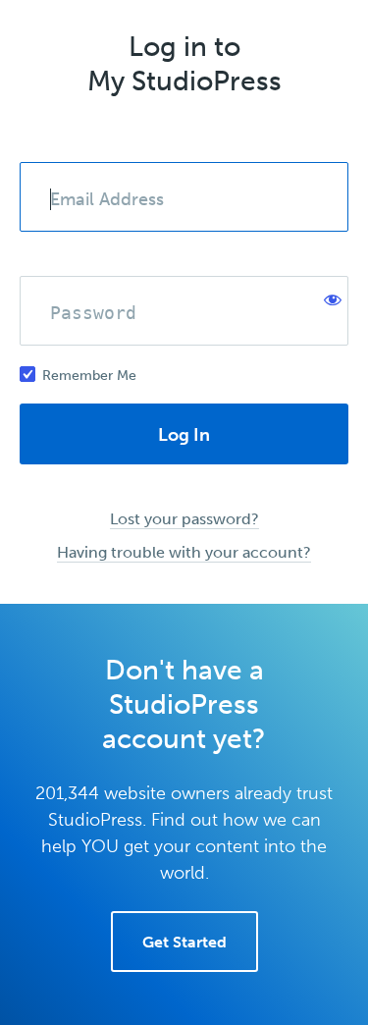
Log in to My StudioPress (184, 63)
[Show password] (328, 295)
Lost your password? (184, 519)
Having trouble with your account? (184, 552)
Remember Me (89, 375)
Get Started (184, 942)
